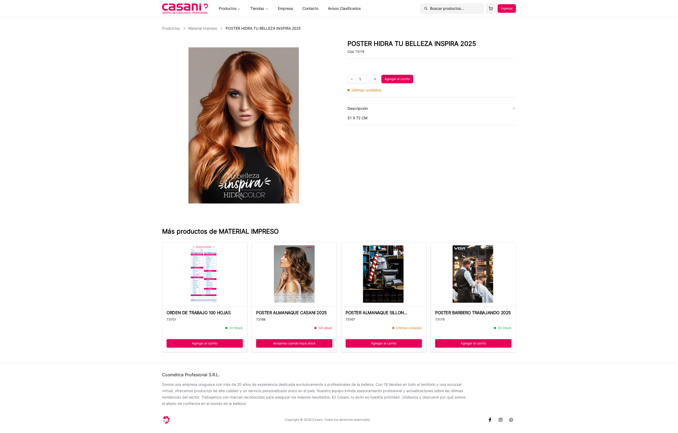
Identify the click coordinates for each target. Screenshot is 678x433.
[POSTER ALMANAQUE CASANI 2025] (294, 274)
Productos (228, 8)
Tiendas (257, 8)
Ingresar (507, 8)
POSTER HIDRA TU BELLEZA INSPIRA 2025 (263, 28)
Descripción (357, 108)
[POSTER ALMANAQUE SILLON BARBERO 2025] (383, 274)
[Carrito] (491, 8)
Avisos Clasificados (344, 8)
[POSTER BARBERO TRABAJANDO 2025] (473, 274)
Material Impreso (202, 28)
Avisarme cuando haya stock (294, 343)
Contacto (310, 8)
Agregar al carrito (399, 80)
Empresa (285, 8)
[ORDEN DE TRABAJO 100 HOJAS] (204, 274)
